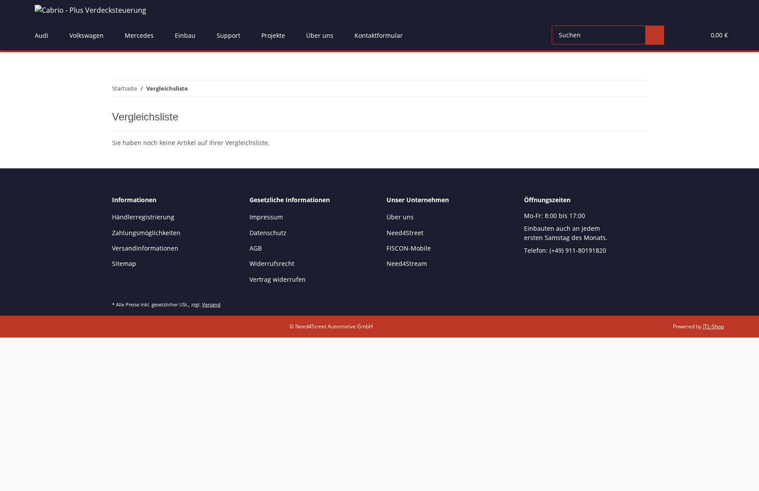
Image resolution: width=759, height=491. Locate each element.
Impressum (266, 217)
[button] (680, 35)
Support (228, 35)
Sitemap (124, 263)
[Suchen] (654, 35)
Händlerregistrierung (143, 217)
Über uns (319, 35)
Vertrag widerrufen (277, 279)
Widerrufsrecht (271, 263)
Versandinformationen (145, 248)
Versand (211, 304)
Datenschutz (267, 233)
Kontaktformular (378, 35)
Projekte (273, 35)
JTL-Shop (713, 326)
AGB (255, 248)
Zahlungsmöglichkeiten (146, 233)
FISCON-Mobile (409, 248)
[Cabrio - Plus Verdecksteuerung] (90, 10)
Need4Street (405, 233)
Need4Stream (407, 263)
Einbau (185, 35)
